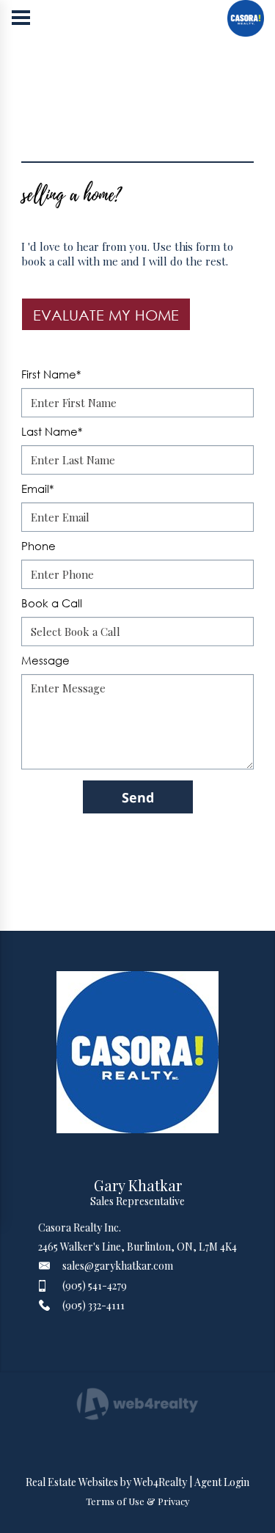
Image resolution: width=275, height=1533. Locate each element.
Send (138, 797)
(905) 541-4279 (94, 1285)
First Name (51, 374)
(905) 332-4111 (93, 1305)
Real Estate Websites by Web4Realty (106, 1482)
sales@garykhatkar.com (117, 1266)
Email (37, 488)
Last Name (51, 431)
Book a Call (51, 603)
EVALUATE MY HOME (106, 314)
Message (45, 660)
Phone (38, 545)
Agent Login (221, 1482)
